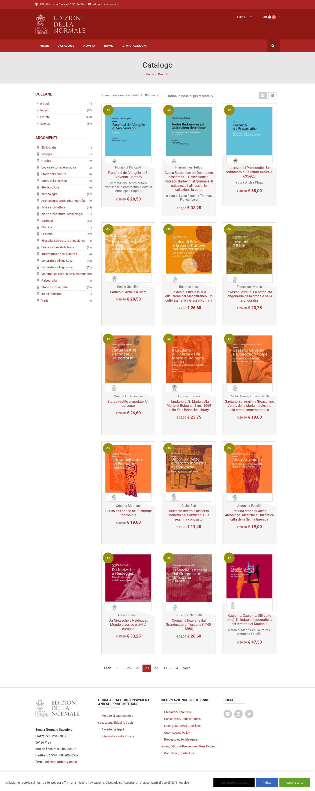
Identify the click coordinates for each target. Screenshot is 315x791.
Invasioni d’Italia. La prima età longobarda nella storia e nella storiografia (249, 296)
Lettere (45, 117)
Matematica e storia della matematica (66, 274)
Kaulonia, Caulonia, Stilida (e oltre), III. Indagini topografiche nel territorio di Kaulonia (249, 619)
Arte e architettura (53, 207)
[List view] (272, 95)
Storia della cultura (53, 174)
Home (150, 74)
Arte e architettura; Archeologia (62, 214)
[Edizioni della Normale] (98, 24)
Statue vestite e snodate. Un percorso (128, 403)
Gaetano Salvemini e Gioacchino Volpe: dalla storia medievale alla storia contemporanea (249, 405)
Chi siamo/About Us (177, 712)
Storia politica (50, 187)
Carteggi (47, 220)
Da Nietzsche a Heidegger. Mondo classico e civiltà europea (128, 624)
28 (147, 668)
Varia (44, 300)
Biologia (46, 154)
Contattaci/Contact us (179, 753)
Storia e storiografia (54, 287)
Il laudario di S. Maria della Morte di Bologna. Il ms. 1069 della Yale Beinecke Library (189, 405)
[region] (157, 781)
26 (129, 668)
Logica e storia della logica (58, 167)
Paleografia (49, 280)
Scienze (45, 123)
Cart (264, 17)
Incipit (44, 110)
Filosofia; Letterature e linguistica (63, 240)
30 (165, 668)
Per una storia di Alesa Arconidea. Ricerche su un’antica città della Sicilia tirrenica (249, 515)
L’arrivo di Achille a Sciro (128, 292)
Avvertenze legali (113, 729)
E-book (45, 103)
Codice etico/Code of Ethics (182, 719)
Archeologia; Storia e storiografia (63, 200)
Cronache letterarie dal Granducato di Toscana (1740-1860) (189, 624)
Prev (107, 668)
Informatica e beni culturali (59, 254)
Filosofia (47, 234)
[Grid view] (263, 95)
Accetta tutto (294, 782)
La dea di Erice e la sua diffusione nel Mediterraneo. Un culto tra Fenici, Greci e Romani (189, 296)
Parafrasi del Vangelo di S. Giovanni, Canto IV (128, 175)
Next (186, 668)
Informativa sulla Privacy (118, 736)
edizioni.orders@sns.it (105, 4)
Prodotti (163, 74)
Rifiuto (267, 782)
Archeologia (49, 194)
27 (138, 668)
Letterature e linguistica (57, 260)
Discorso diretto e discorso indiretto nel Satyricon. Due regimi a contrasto (188, 515)
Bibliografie (48, 147)
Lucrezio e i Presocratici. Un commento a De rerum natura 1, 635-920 (249, 172)
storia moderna (51, 294)
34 (176, 668)
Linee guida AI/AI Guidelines (182, 725)
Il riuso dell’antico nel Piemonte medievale (128, 513)
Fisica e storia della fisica (57, 247)
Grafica (46, 160)
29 (156, 668)
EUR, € (241, 17)
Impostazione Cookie (234, 782)
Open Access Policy (177, 732)
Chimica (46, 227)
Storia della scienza (54, 180)
